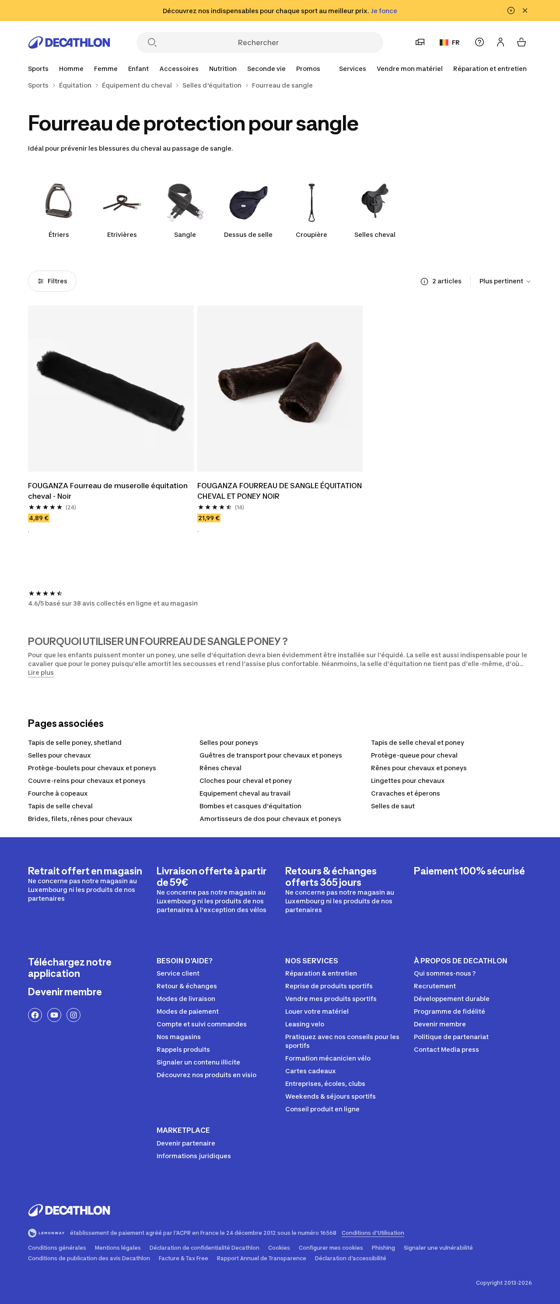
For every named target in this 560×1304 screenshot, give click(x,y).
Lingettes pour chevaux (408, 780)
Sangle (185, 234)
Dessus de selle (248, 234)
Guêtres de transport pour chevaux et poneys (271, 755)
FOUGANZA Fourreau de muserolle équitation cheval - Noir (108, 490)
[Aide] (479, 42)
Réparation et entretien (490, 68)
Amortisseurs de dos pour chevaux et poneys (270, 818)
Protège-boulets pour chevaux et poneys (92, 768)
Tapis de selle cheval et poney (417, 742)
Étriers (59, 234)
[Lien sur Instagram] (73, 1015)
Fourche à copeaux (58, 793)
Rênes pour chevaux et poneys (419, 768)
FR (456, 42)
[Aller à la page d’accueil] (69, 42)
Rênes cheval (221, 768)
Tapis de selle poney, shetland (75, 742)
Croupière (311, 234)
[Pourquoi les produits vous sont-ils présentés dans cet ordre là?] (424, 281)
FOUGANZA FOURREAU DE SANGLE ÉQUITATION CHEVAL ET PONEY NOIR (280, 490)
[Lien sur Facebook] (35, 1015)
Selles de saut (393, 806)
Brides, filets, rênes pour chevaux (80, 818)
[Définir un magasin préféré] (420, 42)
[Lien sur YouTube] (54, 1015)
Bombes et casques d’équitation (250, 806)
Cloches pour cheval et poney (246, 780)
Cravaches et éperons (405, 793)
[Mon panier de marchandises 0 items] (521, 42)
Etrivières (122, 234)
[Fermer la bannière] (525, 11)
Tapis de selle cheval (60, 806)
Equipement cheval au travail (245, 793)
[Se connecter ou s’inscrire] (500, 42)
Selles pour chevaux (59, 755)
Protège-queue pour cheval (414, 755)
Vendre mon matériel (410, 68)
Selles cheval (375, 234)
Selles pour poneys (229, 742)
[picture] (111, 389)
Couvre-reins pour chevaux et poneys (87, 780)
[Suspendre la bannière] (511, 11)
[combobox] (506, 281)
